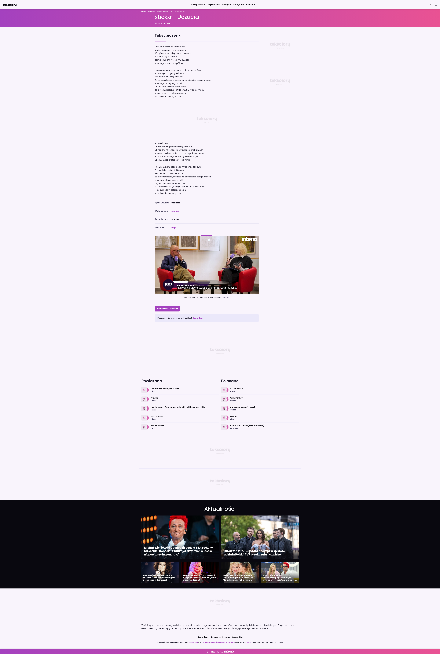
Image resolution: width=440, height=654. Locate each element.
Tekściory (151, 11)
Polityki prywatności (209, 642)
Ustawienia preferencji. (226, 642)
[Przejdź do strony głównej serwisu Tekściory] (9, 4)
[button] (198, 4)
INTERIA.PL (248, 642)
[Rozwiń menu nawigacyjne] (436, 4)
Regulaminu (193, 642)
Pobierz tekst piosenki (167, 308)
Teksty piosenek (162, 11)
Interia (143, 11)
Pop (171, 11)
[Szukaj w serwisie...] (431, 4)
